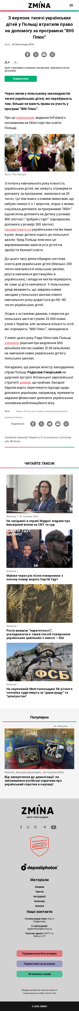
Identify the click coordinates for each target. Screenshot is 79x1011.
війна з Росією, (23, 411)
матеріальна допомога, (56, 411)
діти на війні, (38, 411)
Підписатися (20, 78)
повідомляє (25, 117)
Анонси (39, 906)
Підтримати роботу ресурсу (39, 953)
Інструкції (39, 896)
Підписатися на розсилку (39, 963)
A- (16, 62)
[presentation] (9, 749)
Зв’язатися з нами (39, 974)
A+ (7, 62)
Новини (39, 887)
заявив (24, 382)
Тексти (39, 891)
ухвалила (12, 343)
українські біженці (14, 417)
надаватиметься (18, 229)
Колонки (39, 901)
